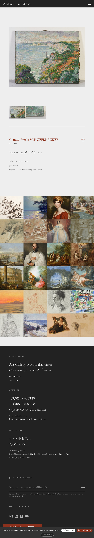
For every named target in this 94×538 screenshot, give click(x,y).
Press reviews (15, 376)
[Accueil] (36, 4)
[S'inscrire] (82, 487)
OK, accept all (68, 530)
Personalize (47, 535)
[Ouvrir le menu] (89, 4)
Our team (13, 380)
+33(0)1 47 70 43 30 (22, 398)
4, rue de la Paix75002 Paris (20, 441)
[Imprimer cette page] (83, 141)
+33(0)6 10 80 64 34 (22, 404)
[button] (17, 118)
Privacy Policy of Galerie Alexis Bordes (44, 494)
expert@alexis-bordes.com (27, 409)
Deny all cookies (84, 530)
